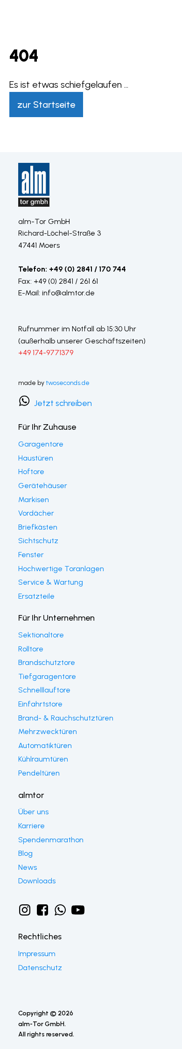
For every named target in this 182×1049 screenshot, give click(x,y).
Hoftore (31, 471)
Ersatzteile (36, 596)
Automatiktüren (45, 745)
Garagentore (40, 444)
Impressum (37, 953)
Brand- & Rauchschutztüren (65, 717)
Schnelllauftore (44, 689)
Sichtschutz (38, 540)
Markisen (33, 499)
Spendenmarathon (51, 839)
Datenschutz (40, 967)
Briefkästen (37, 527)
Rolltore (30, 648)
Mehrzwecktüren (47, 731)
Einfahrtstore (40, 703)
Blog (25, 853)
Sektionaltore (41, 634)
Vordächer (36, 513)
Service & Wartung (50, 582)
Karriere (31, 825)
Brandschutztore (46, 662)
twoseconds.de (68, 383)
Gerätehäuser (43, 485)
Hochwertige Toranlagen (61, 568)
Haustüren (35, 458)
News (27, 867)
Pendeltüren (39, 773)
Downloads (37, 880)
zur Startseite (46, 104)
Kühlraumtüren (43, 759)
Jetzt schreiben (64, 403)
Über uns (33, 811)
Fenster (31, 554)
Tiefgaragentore (47, 676)
